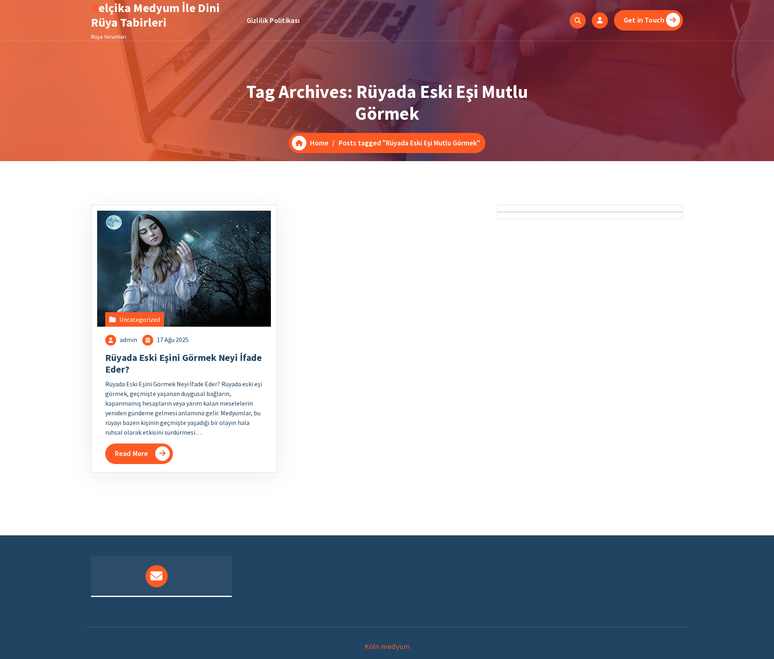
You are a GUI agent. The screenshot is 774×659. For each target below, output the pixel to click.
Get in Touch (644, 20)
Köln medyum (387, 646)
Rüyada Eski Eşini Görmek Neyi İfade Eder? (183, 363)
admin (128, 340)
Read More (131, 453)
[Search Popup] (578, 20)
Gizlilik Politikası (273, 20)
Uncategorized (139, 319)
